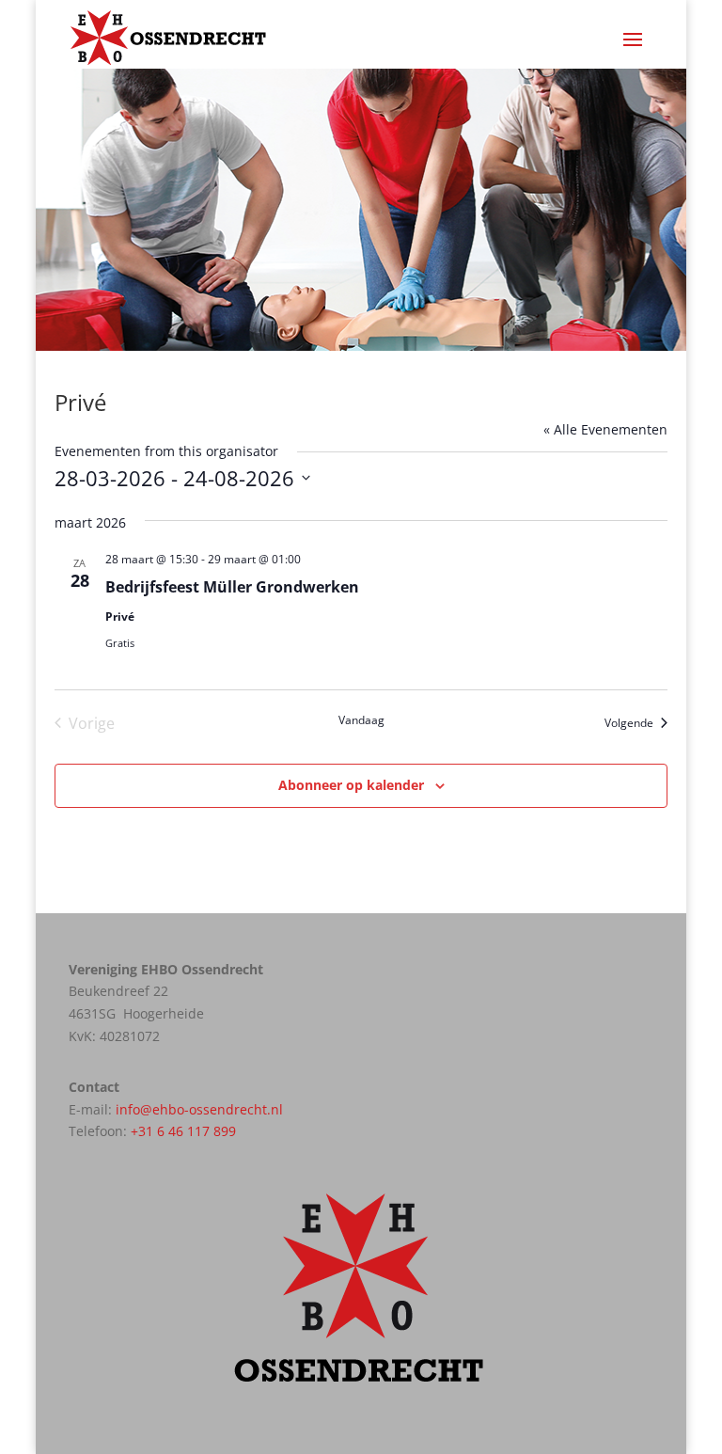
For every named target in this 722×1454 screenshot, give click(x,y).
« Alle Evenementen (605, 429)
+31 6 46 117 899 (183, 1131)
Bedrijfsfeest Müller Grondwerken (232, 587)
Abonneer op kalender (351, 785)
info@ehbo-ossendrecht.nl (199, 1109)
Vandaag (361, 720)
